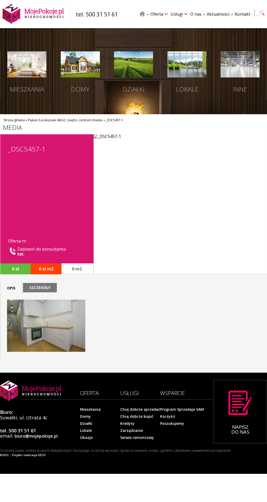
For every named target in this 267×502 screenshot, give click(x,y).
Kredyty (127, 423)
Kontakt (242, 14)
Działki (86, 423)
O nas (196, 14)
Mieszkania (90, 409)
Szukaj (260, 10)
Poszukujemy (172, 423)
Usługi (177, 14)
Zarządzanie (131, 430)
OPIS (11, 288)
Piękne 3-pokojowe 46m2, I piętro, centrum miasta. (65, 120)
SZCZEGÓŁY (39, 287)
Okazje (86, 437)
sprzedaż (15, 115)
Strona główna (14, 120)
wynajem (39, 115)
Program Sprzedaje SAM (182, 409)
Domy (85, 416)
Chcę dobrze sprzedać (140, 409)
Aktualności (218, 14)
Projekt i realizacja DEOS (29, 455)
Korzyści (167, 416)
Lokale (86, 430)
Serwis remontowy (137, 437)
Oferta (156, 14)
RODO (4, 455)
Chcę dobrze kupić (136, 416)
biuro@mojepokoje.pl (36, 436)
